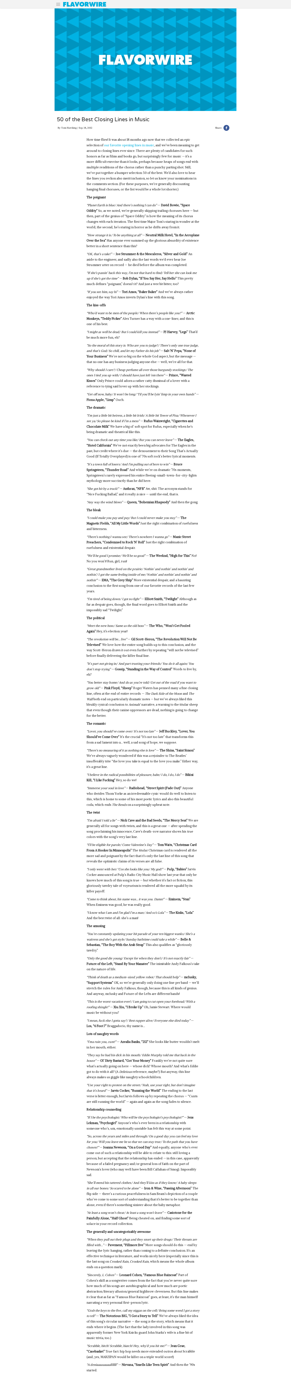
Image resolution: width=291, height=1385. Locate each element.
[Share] (226, 128)
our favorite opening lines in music (129, 145)
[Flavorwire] (84, 4)
